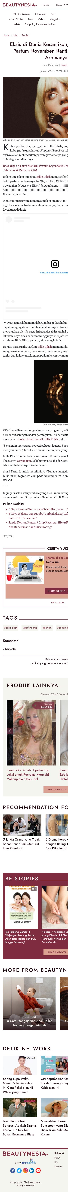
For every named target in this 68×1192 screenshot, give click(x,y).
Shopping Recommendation (40, 24)
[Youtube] (38, 1170)
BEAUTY (61, 5)
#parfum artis (30, 627)
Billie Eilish (43, 176)
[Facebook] (12, 1170)
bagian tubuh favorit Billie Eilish (38, 439)
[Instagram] (25, 1170)
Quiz (53, 14)
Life (15, 35)
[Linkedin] (31, 1170)
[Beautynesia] (20, 5)
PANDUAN (57, 602)
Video (41, 19)
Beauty (57, 1157)
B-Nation (58, 1166)
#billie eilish (10, 627)
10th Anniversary (21, 14)
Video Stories (16, 19)
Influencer (40, 14)
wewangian (24, 460)
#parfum (47, 627)
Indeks (16, 24)
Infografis (54, 19)
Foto (30, 19)
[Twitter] (19, 1170)
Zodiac (25, 35)
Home (6, 35)
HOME (45, 5)
